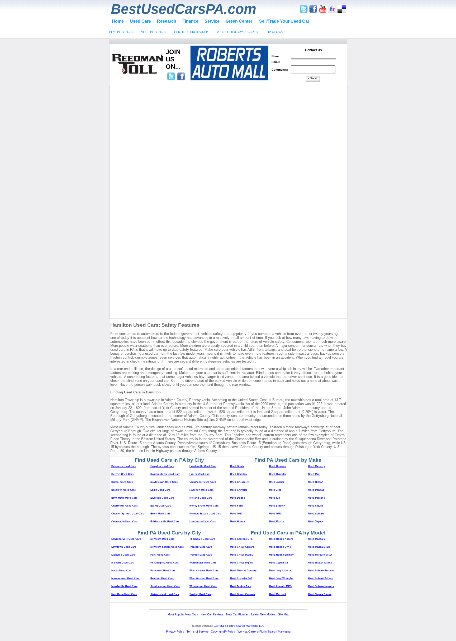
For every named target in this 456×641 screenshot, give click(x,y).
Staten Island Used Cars (164, 594)
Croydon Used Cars (162, 466)
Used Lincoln (277, 505)
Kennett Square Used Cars (205, 513)
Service (212, 21)
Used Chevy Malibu (241, 554)
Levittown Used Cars (123, 547)
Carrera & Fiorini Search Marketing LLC (239, 625)
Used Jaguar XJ (278, 562)
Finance (190, 21)
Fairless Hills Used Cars (164, 521)
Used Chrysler (238, 490)
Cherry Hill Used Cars (124, 505)
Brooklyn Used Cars (123, 490)
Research (166, 21)
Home (118, 21)
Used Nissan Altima (320, 562)
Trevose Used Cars (200, 554)
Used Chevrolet (239, 482)
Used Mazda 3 (277, 594)
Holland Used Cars (200, 498)
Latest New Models (263, 614)
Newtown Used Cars (162, 539)
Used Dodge (237, 498)
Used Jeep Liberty (280, 570)
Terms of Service (197, 631)
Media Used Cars (121, 570)
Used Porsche (316, 498)
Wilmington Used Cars (203, 586)
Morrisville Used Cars (124, 586)
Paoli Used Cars (160, 554)
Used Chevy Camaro (242, 547)
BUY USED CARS (120, 32)
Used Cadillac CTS (241, 539)
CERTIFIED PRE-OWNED (191, 32)
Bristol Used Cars (122, 482)
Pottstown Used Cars (162, 570)
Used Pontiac (316, 490)
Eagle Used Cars (160, 490)
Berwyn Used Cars (122, 474)
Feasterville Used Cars (202, 466)
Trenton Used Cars (200, 547)
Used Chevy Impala (241, 562)
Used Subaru (316, 513)
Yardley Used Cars (200, 594)
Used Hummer (277, 466)
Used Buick (237, 466)
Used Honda (237, 521)
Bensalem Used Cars (123, 466)
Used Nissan (315, 482)
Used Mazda (276, 521)
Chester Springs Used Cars (127, 513)
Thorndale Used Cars (202, 539)
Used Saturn (315, 505)
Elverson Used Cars (162, 498)
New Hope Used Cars (124, 594)
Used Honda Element (281, 554)
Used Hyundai (277, 474)
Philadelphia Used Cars (164, 562)
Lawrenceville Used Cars (126, 539)
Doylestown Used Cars (164, 482)
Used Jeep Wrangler (281, 578)
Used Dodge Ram (240, 586)
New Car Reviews (212, 614)
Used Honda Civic (280, 547)
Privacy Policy (175, 631)
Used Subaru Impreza (321, 586)
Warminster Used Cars (202, 562)
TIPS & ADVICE (276, 32)
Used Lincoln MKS (280, 586)
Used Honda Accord (281, 539)
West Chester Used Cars (203, 570)
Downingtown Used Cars (165, 474)
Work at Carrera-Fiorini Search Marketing (264, 631)
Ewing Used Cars (160, 505)
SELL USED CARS (153, 32)
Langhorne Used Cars (202, 521)
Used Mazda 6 (316, 539)
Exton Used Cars (160, 513)
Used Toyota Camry (319, 594)
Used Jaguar (276, 482)
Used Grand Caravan (242, 594)
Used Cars (140, 21)
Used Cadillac (238, 474)
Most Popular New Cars (183, 614)
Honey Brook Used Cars (203, 505)
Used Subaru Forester (321, 570)
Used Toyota (315, 521)
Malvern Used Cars (122, 562)
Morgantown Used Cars (125, 578)
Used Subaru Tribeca (320, 578)
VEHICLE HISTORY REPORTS (237, 32)
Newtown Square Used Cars (167, 547)
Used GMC (236, 513)
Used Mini (314, 474)
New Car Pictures (237, 614)
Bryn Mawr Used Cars (124, 498)
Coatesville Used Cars (124, 521)
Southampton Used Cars (165, 586)
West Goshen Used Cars (203, 578)
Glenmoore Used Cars (202, 482)
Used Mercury (316, 466)
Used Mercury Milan (320, 554)
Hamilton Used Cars (201, 490)
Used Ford (236, 505)
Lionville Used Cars (123, 554)
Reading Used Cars (162, 578)
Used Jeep (275, 490)
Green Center (239, 21)
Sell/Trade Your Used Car (284, 21)
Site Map (283, 614)
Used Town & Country (243, 570)
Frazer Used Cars (199, 474)
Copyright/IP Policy (223, 631)
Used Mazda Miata (319, 547)
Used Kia (274, 498)
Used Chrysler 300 (241, 578)
